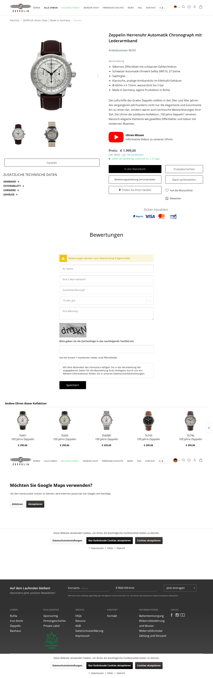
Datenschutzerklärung (89, 631)
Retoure (80, 621)
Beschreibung (14, 225)
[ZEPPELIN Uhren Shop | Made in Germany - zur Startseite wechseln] (20, 8)
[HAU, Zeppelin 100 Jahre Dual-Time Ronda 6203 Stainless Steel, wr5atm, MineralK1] (64, 420)
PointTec (15, 20)
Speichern (72, 385)
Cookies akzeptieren (149, 665)
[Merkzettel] (189, 7)
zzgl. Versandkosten (132, 154)
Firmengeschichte (54, 621)
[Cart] (200, 7)
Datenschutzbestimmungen (128, 373)
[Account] (194, 7)
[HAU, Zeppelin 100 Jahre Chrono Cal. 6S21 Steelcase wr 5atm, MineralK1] (148, 420)
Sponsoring (50, 616)
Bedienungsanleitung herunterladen (134, 179)
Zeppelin (15, 626)
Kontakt (112, 616)
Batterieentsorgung (151, 616)
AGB (78, 626)
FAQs (78, 616)
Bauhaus (15, 631)
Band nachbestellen (184, 180)
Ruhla (13, 616)
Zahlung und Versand (152, 636)
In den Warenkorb (135, 169)
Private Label (51, 626)
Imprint (120, 673)
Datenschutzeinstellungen (67, 665)
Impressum (82, 636)
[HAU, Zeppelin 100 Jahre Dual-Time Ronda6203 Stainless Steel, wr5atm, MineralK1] (22, 420)
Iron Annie (16, 621)
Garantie (52, 163)
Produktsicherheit (184, 169)
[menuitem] (36, 9)
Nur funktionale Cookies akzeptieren (109, 665)
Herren (78, 20)
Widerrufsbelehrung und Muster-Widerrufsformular (152, 626)
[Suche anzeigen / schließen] (183, 7)
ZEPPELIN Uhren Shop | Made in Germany (47, 20)
